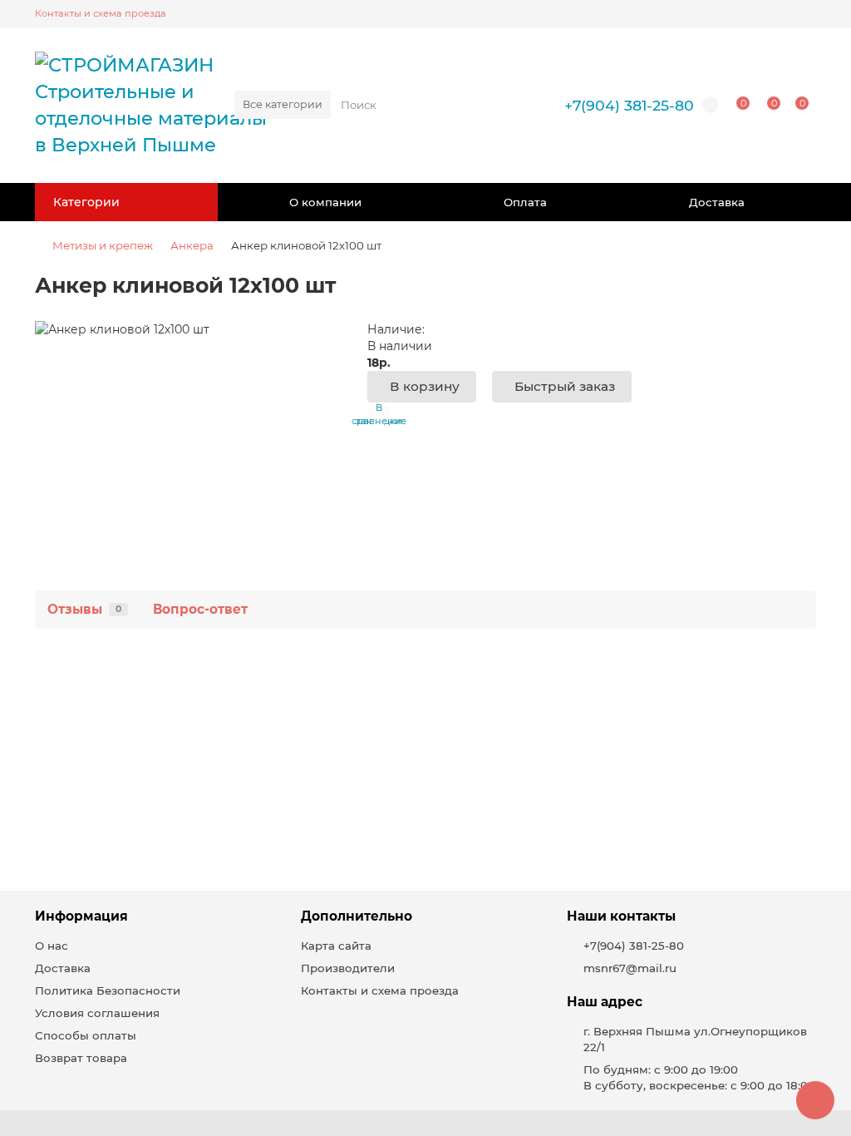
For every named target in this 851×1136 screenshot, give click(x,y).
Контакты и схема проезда (100, 13)
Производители (348, 968)
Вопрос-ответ (200, 609)
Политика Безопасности (107, 990)
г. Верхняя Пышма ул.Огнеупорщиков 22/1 (695, 1039)
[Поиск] (509, 104)
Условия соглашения (97, 1013)
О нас (51, 945)
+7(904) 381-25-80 (629, 105)
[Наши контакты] (815, 1100)
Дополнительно (356, 916)
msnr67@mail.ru (629, 968)
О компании (325, 202)
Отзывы (84, 609)
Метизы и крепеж (102, 245)
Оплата (525, 202)
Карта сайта (336, 945)
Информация (81, 916)
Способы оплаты (85, 1035)
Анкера (192, 245)
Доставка (717, 202)
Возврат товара (81, 1057)
